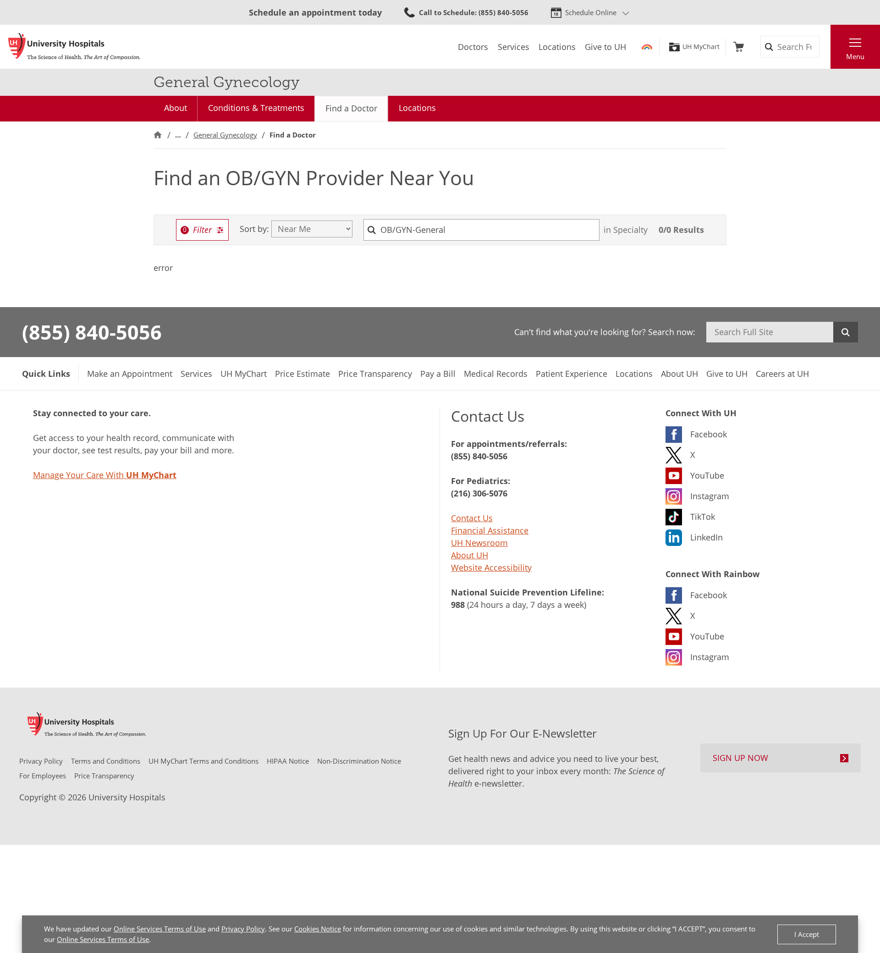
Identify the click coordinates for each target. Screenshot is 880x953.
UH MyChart (701, 47)
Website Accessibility (491, 567)
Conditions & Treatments (256, 107)
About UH (469, 555)
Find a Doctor (351, 108)
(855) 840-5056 (92, 332)
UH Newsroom (479, 542)
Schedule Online (590, 12)
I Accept (806, 934)
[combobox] (481, 230)
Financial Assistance (489, 530)
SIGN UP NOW (740, 757)
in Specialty (626, 229)
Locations (417, 107)
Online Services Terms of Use (160, 928)
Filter (202, 229)
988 (458, 604)
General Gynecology (225, 134)
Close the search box (825, 47)
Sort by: (254, 228)
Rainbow (647, 47)
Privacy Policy (243, 928)
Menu (855, 56)
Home (158, 135)
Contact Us (472, 517)
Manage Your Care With (104, 474)
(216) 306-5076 (479, 493)
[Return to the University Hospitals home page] (74, 47)
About (175, 107)
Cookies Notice (317, 928)
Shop (738, 47)
